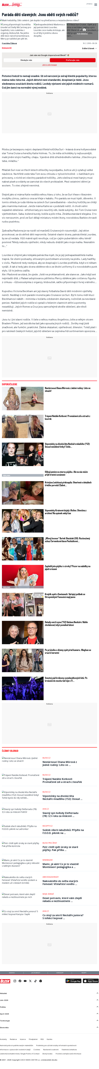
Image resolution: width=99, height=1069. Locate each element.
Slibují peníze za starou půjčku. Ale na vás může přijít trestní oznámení (66, 473)
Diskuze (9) (6, 48)
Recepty (84, 973)
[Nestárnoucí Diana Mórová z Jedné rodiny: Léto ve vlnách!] (23, 398)
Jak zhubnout (35, 973)
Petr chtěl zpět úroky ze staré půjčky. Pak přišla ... (60, 848)
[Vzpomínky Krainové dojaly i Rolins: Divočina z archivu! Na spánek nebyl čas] (23, 521)
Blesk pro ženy (50, 843)
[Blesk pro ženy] (12, 6)
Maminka (12, 973)
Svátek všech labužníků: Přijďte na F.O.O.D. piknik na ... (63, 831)
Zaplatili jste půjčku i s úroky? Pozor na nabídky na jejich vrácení (67, 567)
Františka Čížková (9, 43)
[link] (14, 981)
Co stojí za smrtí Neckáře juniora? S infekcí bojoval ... (63, 916)
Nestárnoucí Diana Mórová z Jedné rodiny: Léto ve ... (60, 763)
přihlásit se (89, 4)
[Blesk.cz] (5, 981)
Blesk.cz (46, 758)
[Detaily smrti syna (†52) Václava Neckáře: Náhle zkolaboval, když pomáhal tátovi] (23, 632)
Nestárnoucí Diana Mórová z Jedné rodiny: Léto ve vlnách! (67, 389)
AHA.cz (46, 809)
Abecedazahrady (51, 877)
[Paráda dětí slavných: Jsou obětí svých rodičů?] (39, 20)
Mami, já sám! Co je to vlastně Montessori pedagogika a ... (61, 865)
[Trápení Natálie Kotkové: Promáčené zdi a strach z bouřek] (23, 426)
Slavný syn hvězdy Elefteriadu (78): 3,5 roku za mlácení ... (60, 814)
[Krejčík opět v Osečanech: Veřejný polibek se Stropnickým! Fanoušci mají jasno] (23, 604)
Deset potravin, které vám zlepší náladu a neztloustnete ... (62, 899)
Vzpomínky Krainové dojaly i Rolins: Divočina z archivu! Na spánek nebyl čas (65, 512)
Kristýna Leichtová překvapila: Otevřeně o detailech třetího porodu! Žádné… (68, 484)
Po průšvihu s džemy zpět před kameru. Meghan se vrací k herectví (68, 651)
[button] (95, 4)
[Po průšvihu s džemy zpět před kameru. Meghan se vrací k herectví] (23, 660)
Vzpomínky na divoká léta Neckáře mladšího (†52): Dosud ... (62, 797)
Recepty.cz (47, 826)
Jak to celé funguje (49, 65)
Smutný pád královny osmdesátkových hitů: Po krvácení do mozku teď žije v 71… (66, 679)
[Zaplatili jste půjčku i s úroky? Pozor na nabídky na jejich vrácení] (23, 576)
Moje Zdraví (48, 894)
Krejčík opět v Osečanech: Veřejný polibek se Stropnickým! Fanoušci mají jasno (65, 595)
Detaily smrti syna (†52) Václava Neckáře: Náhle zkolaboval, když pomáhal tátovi (66, 623)
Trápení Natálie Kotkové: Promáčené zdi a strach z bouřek (67, 417)
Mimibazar (48, 860)
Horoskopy (59, 973)
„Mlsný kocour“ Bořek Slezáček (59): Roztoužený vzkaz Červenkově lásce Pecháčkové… (67, 540)
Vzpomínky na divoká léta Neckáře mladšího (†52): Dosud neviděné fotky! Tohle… (67, 445)
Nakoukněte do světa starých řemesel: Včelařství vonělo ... (60, 882)
